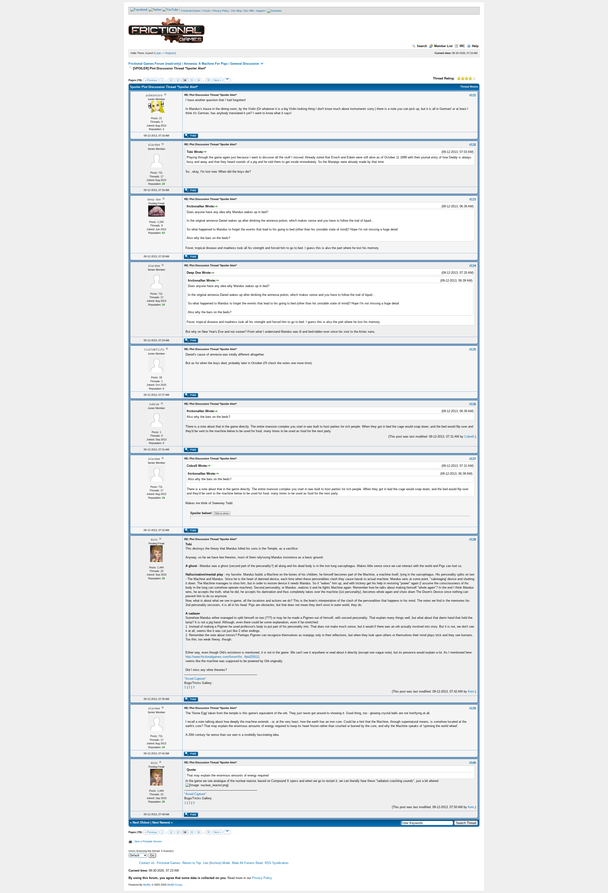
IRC (462, 46)
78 (208, 80)
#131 (472, 95)
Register (170, 53)
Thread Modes (469, 86)
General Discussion (244, 63)
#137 (472, 459)
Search (422, 46)
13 (177, 80)
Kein (471, 691)
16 (198, 80)
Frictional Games (191, 10)
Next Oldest (141, 822)
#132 (472, 144)
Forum (206, 10)
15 (191, 80)
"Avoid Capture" (195, 678)
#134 (472, 266)
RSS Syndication (276, 863)
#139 (472, 708)
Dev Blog (236, 10)
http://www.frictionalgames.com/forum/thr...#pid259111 (222, 657)
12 (171, 80)
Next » (217, 80)
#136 (472, 404)
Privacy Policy (221, 10)
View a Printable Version (148, 841)
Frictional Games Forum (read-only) (154, 63)
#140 (472, 763)
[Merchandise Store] (274, 10)
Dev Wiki (249, 10)
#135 (472, 349)
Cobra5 (469, 436)
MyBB (146, 884)
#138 (472, 539)
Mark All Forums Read (247, 863)
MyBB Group (174, 884)
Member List (443, 46)
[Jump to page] (227, 80)
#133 (472, 199)
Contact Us (147, 863)
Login (158, 53)
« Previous (151, 80)
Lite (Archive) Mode (216, 863)
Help (475, 46)
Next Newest (161, 822)
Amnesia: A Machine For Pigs (206, 63)
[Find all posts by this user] (191, 137)
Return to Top (191, 863)
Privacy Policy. (262, 878)
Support (260, 10)
